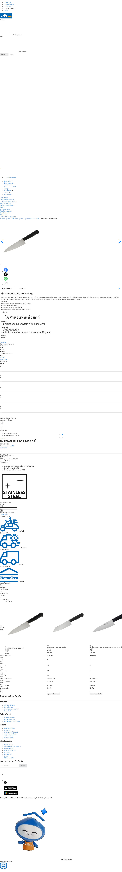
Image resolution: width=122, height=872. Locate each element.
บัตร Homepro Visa (9, 719)
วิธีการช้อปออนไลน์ (9, 705)
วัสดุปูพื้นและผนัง (5, 213)
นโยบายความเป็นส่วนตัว (11, 732)
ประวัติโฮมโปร (8, 744)
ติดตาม (23, 765)
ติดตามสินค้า (7, 711)
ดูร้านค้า (2, 357)
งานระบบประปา (5, 209)
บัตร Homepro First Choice (12, 721)
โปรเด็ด (6, 192)
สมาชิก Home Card (9, 717)
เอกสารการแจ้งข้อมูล (10, 734)
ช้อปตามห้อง (7, 181)
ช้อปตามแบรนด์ (8, 183)
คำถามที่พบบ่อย (8, 707)
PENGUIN (3, 438)
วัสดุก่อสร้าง (3, 215)
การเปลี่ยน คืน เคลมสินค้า (11, 709)
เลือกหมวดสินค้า (11, 177)
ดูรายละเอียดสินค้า (53, 694)
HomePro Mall (8, 185)
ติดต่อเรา (6, 756)
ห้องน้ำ (2, 207)
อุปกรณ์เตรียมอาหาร (30, 218)
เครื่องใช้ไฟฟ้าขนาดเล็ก (7, 199)
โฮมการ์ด (8, 2)
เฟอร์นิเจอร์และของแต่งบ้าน (8, 201)
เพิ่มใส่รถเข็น (4, 514)
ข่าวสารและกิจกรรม (10, 750)
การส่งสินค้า (7, 730)
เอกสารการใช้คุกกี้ (9, 736)
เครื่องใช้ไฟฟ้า (4, 197)
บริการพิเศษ (7, 194)
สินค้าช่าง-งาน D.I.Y (10, 187)
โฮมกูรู (6, 189)
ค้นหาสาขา (8, 6)
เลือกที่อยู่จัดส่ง (16, 35)
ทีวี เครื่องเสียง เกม (5, 203)
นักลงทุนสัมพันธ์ (8, 748)
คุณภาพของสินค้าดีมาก (10, 433)
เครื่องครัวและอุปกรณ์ (17, 218)
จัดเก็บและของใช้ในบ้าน (7, 205)
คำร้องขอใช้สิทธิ (9, 738)
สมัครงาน (7, 752)
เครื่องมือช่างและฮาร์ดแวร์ (8, 217)
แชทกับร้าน (3, 359)
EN (7, 10)
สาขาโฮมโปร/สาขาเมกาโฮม (12, 746)
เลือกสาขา (21, 51)
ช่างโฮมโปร (7, 190)
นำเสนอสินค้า (8, 754)
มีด (38, 218)
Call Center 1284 (9, 758)
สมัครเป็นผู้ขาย (9, 4)
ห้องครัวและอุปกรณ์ (6, 211)
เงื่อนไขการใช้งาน (9, 728)
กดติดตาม (11, 344)
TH (5, 10)
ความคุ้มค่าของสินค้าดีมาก (11, 435)
